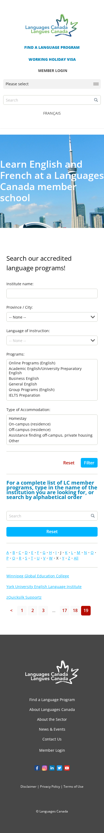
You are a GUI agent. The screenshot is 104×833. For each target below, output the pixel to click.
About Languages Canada (52, 709)
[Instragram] (44, 768)
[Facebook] (37, 768)
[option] (52, 363)
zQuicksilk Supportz (24, 597)
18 (75, 610)
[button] (96, 99)
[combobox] (92, 316)
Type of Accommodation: (28, 409)
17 (64, 610)
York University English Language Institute (44, 587)
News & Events (52, 729)
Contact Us (52, 739)
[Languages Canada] (52, 672)
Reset (52, 531)
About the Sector (52, 719)
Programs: (15, 354)
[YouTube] (67, 768)
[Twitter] (59, 768)
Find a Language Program (52, 699)
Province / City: (19, 307)
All (76, 558)
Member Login (52, 750)
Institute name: (20, 283)
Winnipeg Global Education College (37, 576)
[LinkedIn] (52, 768)
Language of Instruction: (28, 330)
